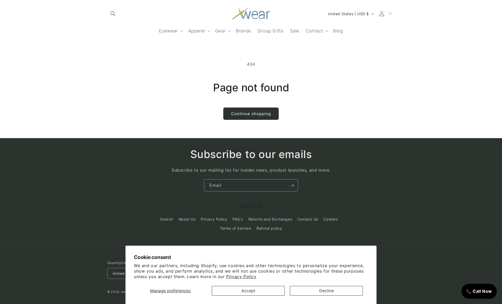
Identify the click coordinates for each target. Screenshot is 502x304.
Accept (248, 290)
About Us (187, 219)
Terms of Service (235, 228)
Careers (330, 219)
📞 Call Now (479, 291)
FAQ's (237, 219)
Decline (326, 290)
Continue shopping (251, 113)
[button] (113, 13)
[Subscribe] (292, 185)
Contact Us (308, 219)
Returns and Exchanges (270, 219)
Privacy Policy (241, 276)
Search (166, 219)
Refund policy (269, 228)
